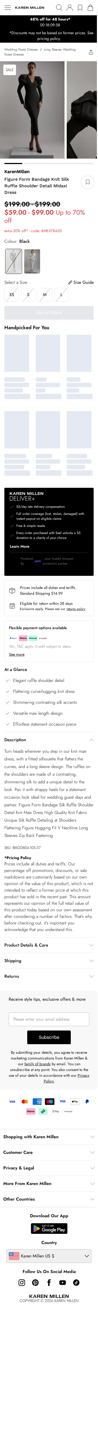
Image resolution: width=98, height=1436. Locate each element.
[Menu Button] (7, 7)
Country (47, 1257)
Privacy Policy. (47, 1096)
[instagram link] (20, 1297)
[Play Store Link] (47, 1243)
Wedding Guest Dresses (21, 49)
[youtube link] (60, 1297)
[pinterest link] (33, 1297)
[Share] (87, 52)
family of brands (35, 1078)
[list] (47, 22)
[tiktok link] (74, 1297)
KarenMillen (17, 167)
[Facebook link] (47, 1297)
